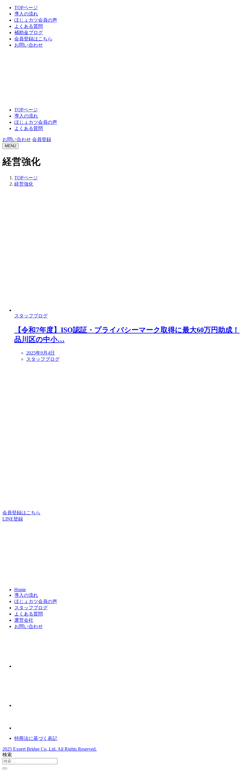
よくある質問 (28, 26)
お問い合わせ (28, 45)
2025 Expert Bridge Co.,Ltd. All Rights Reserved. (49, 749)
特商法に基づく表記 (35, 738)
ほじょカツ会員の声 (35, 20)
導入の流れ (26, 13)
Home (20, 589)
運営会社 (23, 620)
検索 (7, 754)
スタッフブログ (31, 607)
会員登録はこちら (33, 38)
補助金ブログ (28, 32)
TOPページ (26, 7)
